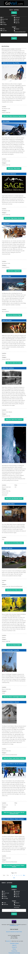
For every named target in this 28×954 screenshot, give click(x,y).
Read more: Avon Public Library (14, 590)
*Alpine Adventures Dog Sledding (10, 63)
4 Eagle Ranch (5, 223)
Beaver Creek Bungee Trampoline (10, 650)
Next (24, 875)
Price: (16, 485)
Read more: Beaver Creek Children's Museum (14, 758)
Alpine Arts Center (7, 320)
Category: (4, 110)
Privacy (14, 949)
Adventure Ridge (6, 276)
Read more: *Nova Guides (14, 168)
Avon (3, 21)
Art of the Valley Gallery (8, 504)
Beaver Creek (5, 19)
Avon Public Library (7, 548)
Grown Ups (4, 30)
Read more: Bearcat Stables (14, 644)
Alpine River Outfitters (8, 368)
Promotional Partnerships (14, 952)
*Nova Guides (5, 121)
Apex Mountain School (8, 425)
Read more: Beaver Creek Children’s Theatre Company (14, 866)
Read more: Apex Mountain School (14, 498)
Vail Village (4, 24)
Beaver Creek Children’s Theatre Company (13, 819)
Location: (4, 106)
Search (14, 12)
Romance (17, 28)
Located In (14, 15)
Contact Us (14, 947)
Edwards (3, 22)
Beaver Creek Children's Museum (10, 702)
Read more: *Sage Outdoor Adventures (14, 218)
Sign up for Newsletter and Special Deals (14, 931)
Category (14, 27)
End (14, 877)
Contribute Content (14, 943)
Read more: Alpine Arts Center (14, 362)
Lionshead (17, 17)
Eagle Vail (17, 22)
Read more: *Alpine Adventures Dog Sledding (14, 116)
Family (3, 28)
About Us (14, 945)
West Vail (17, 19)
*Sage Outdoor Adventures (9, 174)
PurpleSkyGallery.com (14, 925)
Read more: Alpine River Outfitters (14, 419)
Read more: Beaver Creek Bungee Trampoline (14, 696)
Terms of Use (14, 951)
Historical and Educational (20, 31)
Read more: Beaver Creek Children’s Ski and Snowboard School (14, 813)
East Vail (17, 21)
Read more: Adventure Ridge (14, 315)
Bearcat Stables (6, 595)
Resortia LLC (8, 941)
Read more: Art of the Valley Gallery (14, 542)
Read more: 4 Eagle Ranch (14, 270)
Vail (2, 17)
